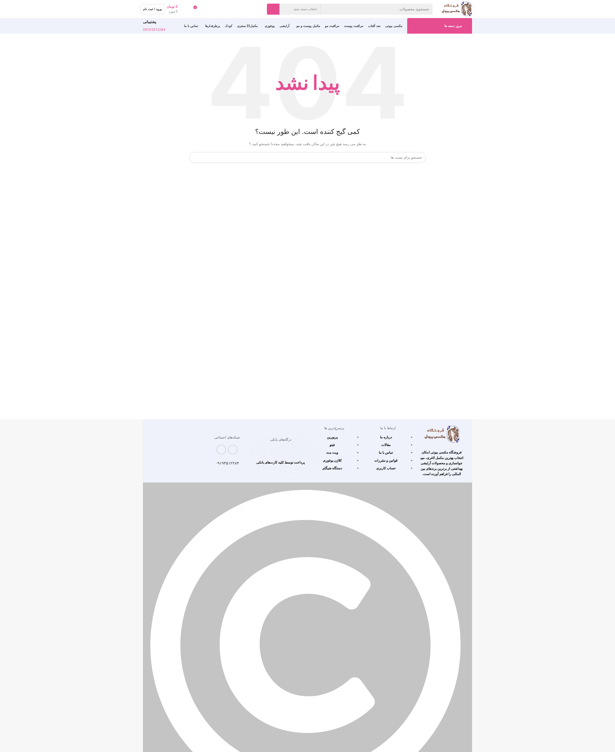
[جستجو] (273, 9)
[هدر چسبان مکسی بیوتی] (442, 434)
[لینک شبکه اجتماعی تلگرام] (221, 449)
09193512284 (154, 29)
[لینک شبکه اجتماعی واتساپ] (233, 449)
